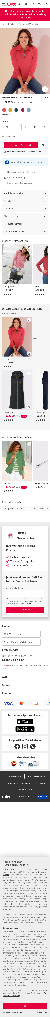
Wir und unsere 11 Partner (14, 869)
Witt (4, 676)
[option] (4, 110)
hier (13, 904)
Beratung (7, 692)
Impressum (27, 783)
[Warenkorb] (46, 4)
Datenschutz (39, 776)
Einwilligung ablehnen (12, 1012)
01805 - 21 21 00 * (14, 660)
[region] (25, 937)
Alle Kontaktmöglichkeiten (19, 642)
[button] (3, 4)
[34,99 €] (17, 264)
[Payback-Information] (42, 797)
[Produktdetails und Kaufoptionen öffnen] (29, 353)
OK (25, 1006)
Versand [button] (30, 102)
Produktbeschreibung (14, 193)
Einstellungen (41, 1012)
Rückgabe (8, 208)
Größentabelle (11, 137)
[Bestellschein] (32, 4)
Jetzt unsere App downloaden (25, 715)
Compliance (40, 783)
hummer (6, 114)
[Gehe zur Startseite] (11, 4)
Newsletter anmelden (34, 11)
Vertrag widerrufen (15, 776)
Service (6, 684)
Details (7, 201)
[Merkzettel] (39, 4)
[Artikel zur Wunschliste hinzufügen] (43, 145)
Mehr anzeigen (25, 603)
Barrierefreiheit (12, 783)
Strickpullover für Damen (14, 508)
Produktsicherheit (13, 223)
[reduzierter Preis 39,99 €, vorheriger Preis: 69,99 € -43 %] (17, 390)
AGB (29, 776)
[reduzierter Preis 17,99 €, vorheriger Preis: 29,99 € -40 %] (17, 461)
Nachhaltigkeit (11, 216)
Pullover (13, 24)
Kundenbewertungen (14, 231)
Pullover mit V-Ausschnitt (29, 24)
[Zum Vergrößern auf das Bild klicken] (45, 89)
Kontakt (6, 625)
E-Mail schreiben (13, 635)
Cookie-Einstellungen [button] (25, 789)
